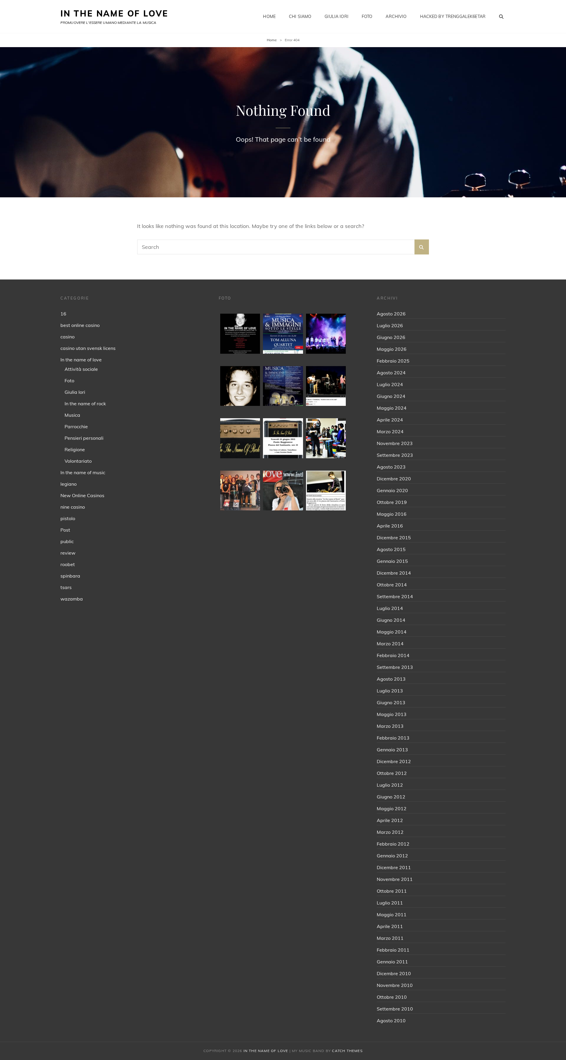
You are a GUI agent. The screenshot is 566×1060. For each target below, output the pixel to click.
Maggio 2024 (392, 408)
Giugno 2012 (391, 797)
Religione (75, 449)
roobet (67, 564)
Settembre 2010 (395, 1009)
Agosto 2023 (391, 467)
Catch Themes (347, 1051)
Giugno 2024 (391, 396)
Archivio (396, 16)
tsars (66, 587)
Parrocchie (76, 426)
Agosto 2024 (391, 373)
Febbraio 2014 (393, 655)
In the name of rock (85, 403)
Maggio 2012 (392, 808)
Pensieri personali (84, 438)
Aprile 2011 (390, 926)
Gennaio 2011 (392, 962)
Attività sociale (81, 369)
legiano (68, 484)
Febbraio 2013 (393, 738)
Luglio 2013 (390, 691)
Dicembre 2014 (394, 573)
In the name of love (81, 360)
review (67, 553)
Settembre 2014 (395, 596)
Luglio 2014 (390, 608)
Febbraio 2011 (393, 950)
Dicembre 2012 (394, 761)
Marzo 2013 (390, 726)
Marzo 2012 (390, 832)
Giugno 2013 (391, 702)
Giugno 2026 (391, 337)
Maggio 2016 (392, 514)
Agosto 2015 (391, 549)
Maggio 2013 (392, 714)
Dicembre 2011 (394, 867)
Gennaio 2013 (392, 750)
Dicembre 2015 (394, 537)
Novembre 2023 (395, 443)
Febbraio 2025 (393, 361)
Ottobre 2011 (392, 891)
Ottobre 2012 (392, 773)
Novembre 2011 (395, 879)
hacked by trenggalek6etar (453, 16)
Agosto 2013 (391, 679)
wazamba (71, 599)
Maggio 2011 (392, 914)
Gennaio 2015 (392, 561)
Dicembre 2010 (394, 973)
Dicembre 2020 (394, 479)
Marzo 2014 (390, 643)
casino (67, 337)
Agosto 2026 (391, 314)
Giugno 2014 (391, 620)
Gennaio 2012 (392, 856)
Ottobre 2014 (392, 585)
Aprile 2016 (390, 526)
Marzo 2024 (390, 431)
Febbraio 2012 (393, 844)
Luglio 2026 (390, 325)
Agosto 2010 (391, 1020)
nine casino (72, 507)
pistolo (67, 518)
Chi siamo (300, 16)
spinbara (70, 576)
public (67, 541)
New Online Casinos (82, 495)
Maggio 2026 (392, 349)
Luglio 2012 (390, 785)
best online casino (80, 325)
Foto (367, 16)
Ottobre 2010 (392, 997)
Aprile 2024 (390, 420)
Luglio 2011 (390, 903)
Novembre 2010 (395, 985)
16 (63, 314)
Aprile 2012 (390, 820)
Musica (72, 415)
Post (65, 530)
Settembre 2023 (395, 455)
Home (269, 16)
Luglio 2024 (390, 384)
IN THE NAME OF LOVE (114, 13)
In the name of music (82, 472)
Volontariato (78, 461)
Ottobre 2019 (392, 502)
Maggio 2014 (392, 632)
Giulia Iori (336, 16)
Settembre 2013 (395, 667)
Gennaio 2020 (392, 490)
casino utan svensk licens (88, 348)
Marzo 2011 (390, 938)
